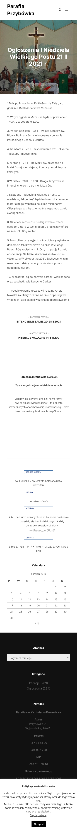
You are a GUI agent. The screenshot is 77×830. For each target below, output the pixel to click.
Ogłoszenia (34, 688)
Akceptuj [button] (39, 824)
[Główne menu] (66, 10)
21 (47, 605)
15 (56, 599)
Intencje (34, 683)
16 (65, 599)
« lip (37, 623)
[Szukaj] (60, 10)
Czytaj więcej (38, 815)
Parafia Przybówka (20, 9)
